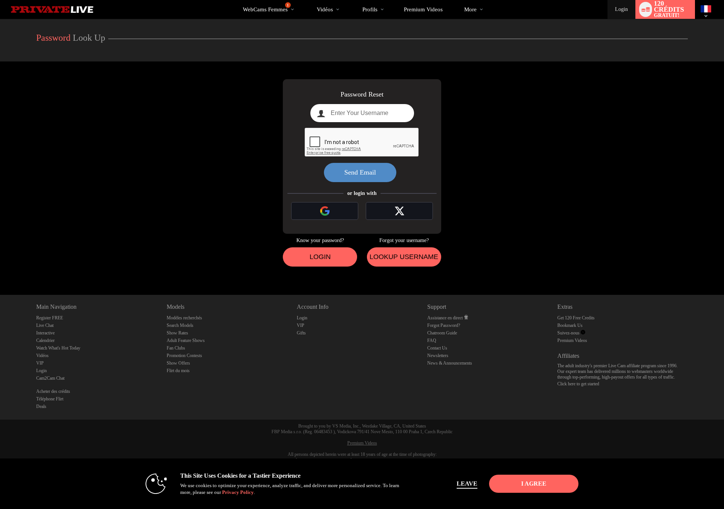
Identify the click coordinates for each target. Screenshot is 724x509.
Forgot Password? (443, 325)
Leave (467, 483)
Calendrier (45, 340)
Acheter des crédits (53, 391)
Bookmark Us (570, 325)
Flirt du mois (178, 370)
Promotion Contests (184, 355)
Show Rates (177, 333)
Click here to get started (578, 383)
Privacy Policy (238, 492)
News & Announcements (449, 363)
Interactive (45, 333)
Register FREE (49, 317)
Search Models (180, 325)
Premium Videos (572, 340)
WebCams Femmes (266, 7)
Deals (41, 406)
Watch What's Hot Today (58, 348)
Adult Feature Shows (186, 340)
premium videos (423, 9)
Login (621, 9)
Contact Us (437, 348)
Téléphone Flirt (49, 399)
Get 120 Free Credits (576, 317)
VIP (40, 363)
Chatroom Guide (442, 333)
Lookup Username (404, 257)
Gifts (301, 333)
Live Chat (45, 325)
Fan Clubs (176, 348)
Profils (369, 9)
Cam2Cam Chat (50, 378)
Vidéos (325, 9)
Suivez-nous (569, 333)
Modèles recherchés (184, 317)
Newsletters (437, 355)
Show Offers (178, 363)
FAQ (431, 340)
